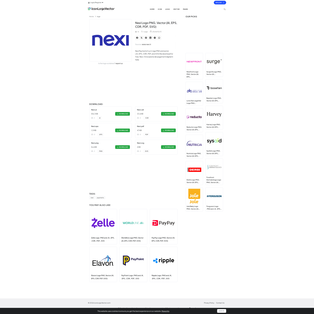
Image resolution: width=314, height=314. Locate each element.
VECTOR (176, 9)
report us (119, 63)
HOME (152, 9)
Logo (146, 32)
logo (98, 16)
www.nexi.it (146, 44)
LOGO (167, 9)
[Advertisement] (133, 84)
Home (91, 16)
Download (123, 114)
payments (100, 198)
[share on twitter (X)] (142, 38)
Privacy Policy (209, 303)
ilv (138, 32)
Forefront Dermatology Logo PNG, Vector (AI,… (213, 179)
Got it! (221, 311)
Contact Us (220, 303)
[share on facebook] (137, 38)
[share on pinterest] (146, 38)
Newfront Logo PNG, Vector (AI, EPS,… (193, 74)
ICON (160, 9)
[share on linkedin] (150, 38)
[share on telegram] (155, 38)
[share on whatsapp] (159, 38)
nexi (92, 198)
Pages (185, 9)
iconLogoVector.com (102, 303)
